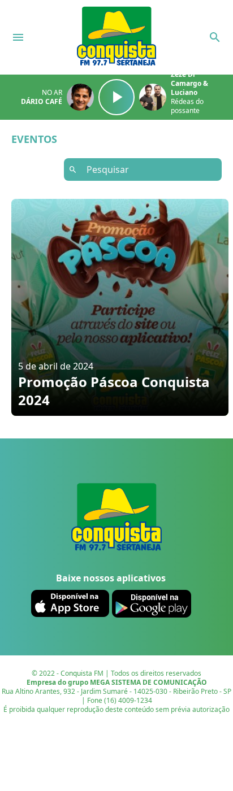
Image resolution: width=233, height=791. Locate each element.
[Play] (116, 97)
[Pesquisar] (215, 37)
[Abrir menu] (18, 37)
